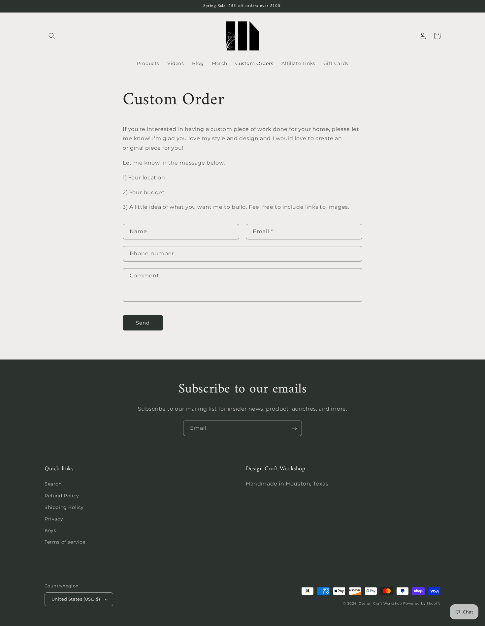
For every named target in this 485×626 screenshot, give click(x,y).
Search (53, 484)
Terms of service (65, 542)
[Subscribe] (294, 428)
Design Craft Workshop (380, 603)
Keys (50, 530)
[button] (52, 36)
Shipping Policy (64, 507)
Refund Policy (62, 496)
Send (143, 323)
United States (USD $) (75, 599)
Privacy (54, 519)
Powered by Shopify (421, 603)
